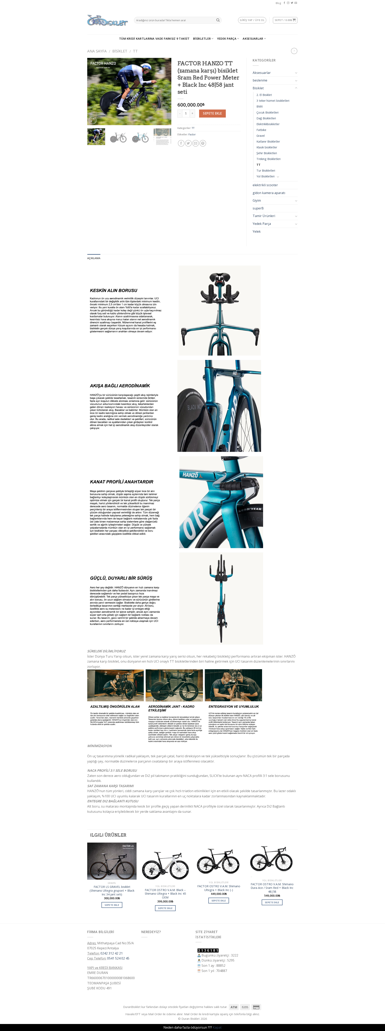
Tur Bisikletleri (265, 170)
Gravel (260, 136)
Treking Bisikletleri (268, 159)
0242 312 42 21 (111, 953)
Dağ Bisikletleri (266, 118)
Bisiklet (119, 50)
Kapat (217, 1027)
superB (258, 208)
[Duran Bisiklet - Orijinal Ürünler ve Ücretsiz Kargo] (107, 20)
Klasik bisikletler (266, 147)
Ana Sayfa (97, 50)
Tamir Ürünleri (264, 216)
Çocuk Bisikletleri (267, 112)
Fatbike (261, 130)
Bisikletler (202, 38)
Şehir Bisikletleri (266, 153)
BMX (259, 106)
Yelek (257, 231)
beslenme (260, 80)
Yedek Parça (226, 38)
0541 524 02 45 (118, 958)
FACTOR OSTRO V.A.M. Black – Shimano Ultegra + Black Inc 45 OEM (165, 893)
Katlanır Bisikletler (268, 141)
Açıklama (93, 258)
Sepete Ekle (212, 113)
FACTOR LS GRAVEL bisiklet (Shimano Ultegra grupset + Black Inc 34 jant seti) (112, 890)
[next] (164, 91)
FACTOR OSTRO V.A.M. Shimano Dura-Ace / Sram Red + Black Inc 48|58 (272, 887)
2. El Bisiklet (264, 95)
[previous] (94, 91)
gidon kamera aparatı (269, 193)
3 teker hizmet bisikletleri (272, 101)
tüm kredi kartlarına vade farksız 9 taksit (154, 38)
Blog (278, 3)
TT (135, 50)
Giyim (257, 200)
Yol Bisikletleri (265, 176)
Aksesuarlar (253, 38)
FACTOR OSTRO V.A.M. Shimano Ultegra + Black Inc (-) (218, 888)
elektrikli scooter (265, 185)
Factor (192, 134)
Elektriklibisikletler (268, 124)
